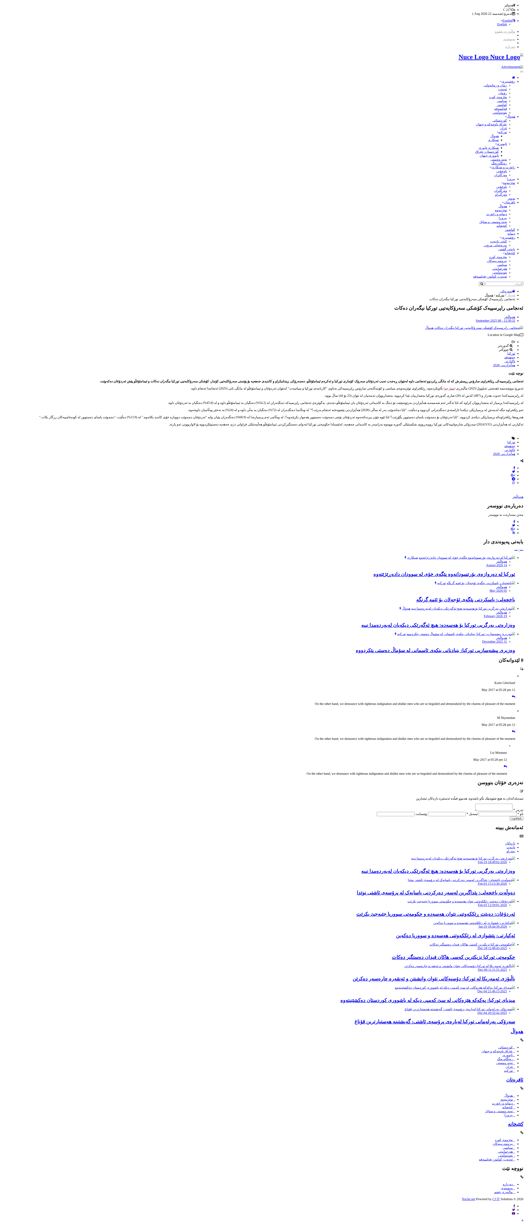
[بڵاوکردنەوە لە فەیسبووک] (514, 468)
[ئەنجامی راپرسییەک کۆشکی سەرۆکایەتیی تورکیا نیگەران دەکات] (478, 328)
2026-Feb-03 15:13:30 (492, 883)
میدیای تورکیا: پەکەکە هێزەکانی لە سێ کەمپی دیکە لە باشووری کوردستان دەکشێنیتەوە (427, 1000)
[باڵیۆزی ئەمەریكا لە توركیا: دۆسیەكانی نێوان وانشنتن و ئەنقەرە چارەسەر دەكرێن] (459, 966)
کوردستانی (499, 120)
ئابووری (502, 144)
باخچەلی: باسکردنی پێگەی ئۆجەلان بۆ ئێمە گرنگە (465, 599)
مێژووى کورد (498, 97)
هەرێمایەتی (499, 268)
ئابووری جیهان (489, 155)
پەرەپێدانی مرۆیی (495, 245)
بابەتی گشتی (506, 249)
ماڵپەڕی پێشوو (505, 31)
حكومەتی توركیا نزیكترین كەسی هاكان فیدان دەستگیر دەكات (453, 957)
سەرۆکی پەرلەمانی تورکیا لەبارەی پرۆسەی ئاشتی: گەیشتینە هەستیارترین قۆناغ (435, 1021)
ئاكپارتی (509, 361)
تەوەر (511, 198)
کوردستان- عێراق (487, 151)
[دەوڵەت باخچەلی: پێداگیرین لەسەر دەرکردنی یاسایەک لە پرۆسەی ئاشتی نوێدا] (461, 880)
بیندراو (511, 851)
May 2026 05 (498, 590)
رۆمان (502, 93)
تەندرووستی (499, 159)
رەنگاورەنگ (499, 163)
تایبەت (511, 847)
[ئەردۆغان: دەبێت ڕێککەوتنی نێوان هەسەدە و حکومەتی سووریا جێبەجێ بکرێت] (461, 901)
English (507, 20)
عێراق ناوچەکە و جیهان (491, 124)
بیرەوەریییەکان (497, 261)
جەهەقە (509, 357)
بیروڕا (511, 179)
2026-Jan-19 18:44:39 (492, 926)
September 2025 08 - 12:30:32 (495, 320)
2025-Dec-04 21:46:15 (492, 991)
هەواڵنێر (509, 317)
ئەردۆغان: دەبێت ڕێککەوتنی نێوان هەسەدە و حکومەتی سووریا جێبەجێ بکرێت (435, 914)
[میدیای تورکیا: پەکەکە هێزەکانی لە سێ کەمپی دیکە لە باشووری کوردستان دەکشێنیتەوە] (455, 987)
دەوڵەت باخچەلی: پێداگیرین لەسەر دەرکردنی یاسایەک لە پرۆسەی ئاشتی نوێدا (436, 892)
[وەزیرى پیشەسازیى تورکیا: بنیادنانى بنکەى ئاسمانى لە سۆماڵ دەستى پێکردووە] (461, 634)
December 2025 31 (494, 641)
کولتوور (502, 105)
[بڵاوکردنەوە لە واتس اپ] (513, 482)
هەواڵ (511, 116)
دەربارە (510, 46)
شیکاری (493, 140)
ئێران (503, 128)
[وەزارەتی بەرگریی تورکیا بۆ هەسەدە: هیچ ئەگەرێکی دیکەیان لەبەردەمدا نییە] (463, 608)
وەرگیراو (501, 194)
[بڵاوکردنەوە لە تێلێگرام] (513, 479)
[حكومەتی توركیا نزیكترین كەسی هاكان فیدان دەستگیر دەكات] (472, 944)
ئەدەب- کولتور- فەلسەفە (490, 276)
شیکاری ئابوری (488, 147)
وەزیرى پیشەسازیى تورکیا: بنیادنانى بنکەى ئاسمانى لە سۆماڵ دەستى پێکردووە (435, 650)
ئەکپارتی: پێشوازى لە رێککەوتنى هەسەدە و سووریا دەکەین (455, 935)
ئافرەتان (509, 202)
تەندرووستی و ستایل (493, 222)
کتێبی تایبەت (498, 241)
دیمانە (511, 233)
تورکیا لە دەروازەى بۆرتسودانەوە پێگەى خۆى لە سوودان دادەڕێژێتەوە (444, 574)
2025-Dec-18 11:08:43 (492, 948)
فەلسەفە (500, 108)
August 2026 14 (496, 565)
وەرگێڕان (500, 175)
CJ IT (496, 1199)
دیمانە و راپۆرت (496, 214)
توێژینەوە (509, 183)
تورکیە (502, 132)
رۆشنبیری (508, 81)
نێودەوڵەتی (499, 112)
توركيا (511, 353)
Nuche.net (468, 1199)
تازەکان (510, 843)
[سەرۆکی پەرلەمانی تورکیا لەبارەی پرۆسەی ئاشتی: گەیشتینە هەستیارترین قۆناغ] (460, 1009)
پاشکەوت (516, 818)
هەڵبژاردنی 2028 (504, 365)
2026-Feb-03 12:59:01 (492, 905)
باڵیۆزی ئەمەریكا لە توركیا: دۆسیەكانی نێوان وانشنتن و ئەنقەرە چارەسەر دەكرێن (434, 978)
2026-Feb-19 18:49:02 (492, 862)
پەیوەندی (509, 39)
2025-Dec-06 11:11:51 (492, 969)
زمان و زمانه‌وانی (495, 85)
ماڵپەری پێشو (503, 1192)
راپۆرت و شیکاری (503, 167)
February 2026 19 (495, 616)
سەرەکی (506, 291)
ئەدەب (502, 89)
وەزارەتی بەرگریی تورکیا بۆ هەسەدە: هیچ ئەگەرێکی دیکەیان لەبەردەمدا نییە (438, 625)
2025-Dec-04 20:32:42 (492, 1013)
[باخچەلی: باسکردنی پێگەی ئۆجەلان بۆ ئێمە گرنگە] (481, 583)
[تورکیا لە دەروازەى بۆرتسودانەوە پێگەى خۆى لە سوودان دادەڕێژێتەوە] (467, 557)
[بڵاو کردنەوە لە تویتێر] (513, 471)
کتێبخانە (501, 226)
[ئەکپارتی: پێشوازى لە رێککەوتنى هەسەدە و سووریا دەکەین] (474, 923)
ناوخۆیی (501, 171)
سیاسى (502, 101)
